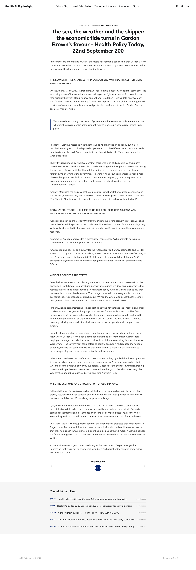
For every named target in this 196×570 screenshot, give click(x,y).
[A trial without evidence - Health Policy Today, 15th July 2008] (98, 512)
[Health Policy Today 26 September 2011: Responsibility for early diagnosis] (98, 505)
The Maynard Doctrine (105, 6)
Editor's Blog (62, 6)
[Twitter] (182, 6)
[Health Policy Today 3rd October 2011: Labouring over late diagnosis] (98, 499)
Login (188, 6)
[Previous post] (51, 466)
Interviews (124, 6)
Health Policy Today (81, 6)
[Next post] (144, 466)
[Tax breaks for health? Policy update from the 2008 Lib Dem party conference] (98, 519)
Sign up (136, 6)
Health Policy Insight (19, 6)
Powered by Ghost (170, 558)
